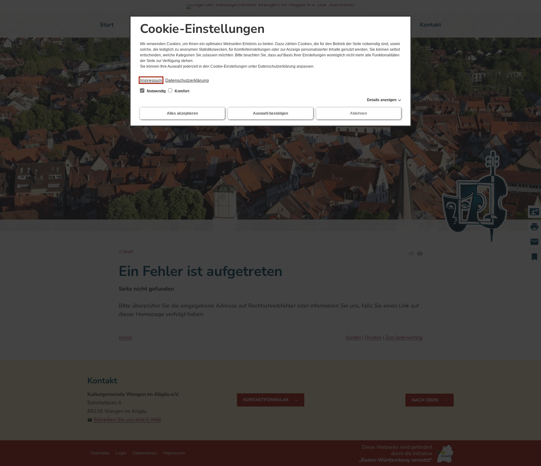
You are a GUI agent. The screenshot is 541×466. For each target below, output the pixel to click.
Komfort (181, 91)
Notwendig (156, 91)
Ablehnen (358, 113)
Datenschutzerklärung (187, 80)
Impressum (151, 80)
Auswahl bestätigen (270, 113)
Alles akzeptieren (182, 113)
